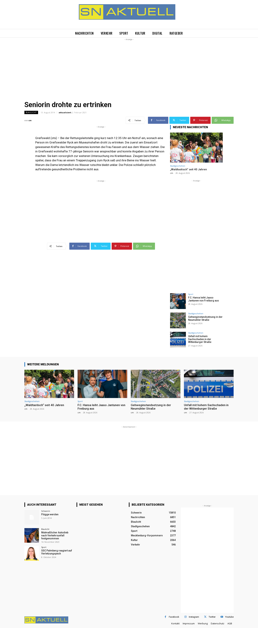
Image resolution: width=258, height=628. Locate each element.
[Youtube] (222, 617)
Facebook (174, 617)
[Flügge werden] (31, 517)
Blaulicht (31, 112)
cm (29, 120)
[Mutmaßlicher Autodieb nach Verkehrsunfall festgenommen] (31, 535)
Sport (190, 294)
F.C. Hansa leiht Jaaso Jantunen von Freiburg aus (203, 299)
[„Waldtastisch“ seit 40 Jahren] (196, 148)
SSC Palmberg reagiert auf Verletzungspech (56, 552)
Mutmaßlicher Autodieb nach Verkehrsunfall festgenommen (54, 535)
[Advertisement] (129, 65)
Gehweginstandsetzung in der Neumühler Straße (205, 318)
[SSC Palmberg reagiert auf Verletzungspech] (31, 553)
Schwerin (45, 511)
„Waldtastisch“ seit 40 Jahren (188, 169)
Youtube (229, 617)
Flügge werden (49, 514)
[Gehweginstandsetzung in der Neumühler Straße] (178, 320)
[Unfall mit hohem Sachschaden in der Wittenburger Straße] (178, 340)
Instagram (194, 617)
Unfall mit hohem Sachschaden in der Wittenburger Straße (199, 339)
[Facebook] (165, 617)
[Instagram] (185, 617)
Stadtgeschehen (177, 166)
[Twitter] (205, 617)
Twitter (212, 617)
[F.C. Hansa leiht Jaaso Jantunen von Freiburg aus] (178, 301)
